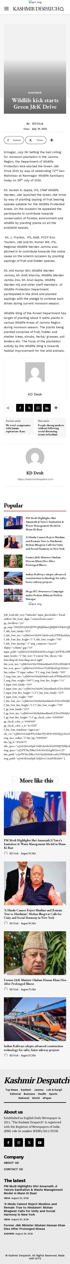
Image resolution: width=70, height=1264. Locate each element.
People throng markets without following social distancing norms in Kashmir (51, 430)
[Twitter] (29, 408)
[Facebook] (20, 408)
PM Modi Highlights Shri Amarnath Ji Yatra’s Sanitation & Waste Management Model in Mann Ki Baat (45, 523)
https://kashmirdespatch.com (35, 479)
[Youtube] (40, 1142)
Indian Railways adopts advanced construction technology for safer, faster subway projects (46, 578)
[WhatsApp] (38, 408)
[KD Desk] (35, 457)
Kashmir (35, 92)
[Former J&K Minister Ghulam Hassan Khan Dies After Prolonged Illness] (13, 561)
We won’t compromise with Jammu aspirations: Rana (18, 428)
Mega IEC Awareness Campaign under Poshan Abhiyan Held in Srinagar (44, 595)
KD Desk (37, 123)
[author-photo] (6, 853)
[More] (52, 140)
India (7, 1198)
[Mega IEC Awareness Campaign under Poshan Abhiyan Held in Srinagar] (13, 595)
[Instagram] (18, 1142)
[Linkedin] (47, 408)
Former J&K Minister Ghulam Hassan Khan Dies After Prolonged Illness (43, 561)
